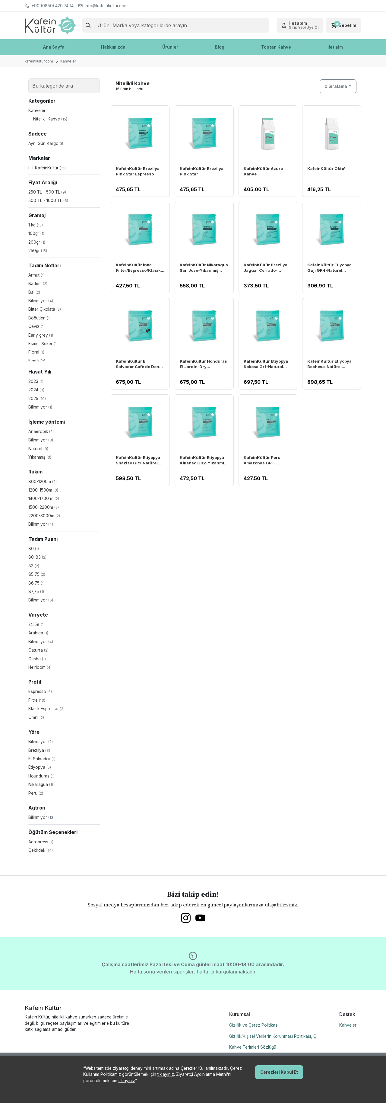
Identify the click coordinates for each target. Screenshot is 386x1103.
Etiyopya (39, 767)
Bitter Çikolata (44, 309)
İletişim (335, 47)
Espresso (40, 691)
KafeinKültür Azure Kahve (263, 171)
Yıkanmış (39, 457)
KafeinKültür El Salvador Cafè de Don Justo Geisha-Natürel (138, 364)
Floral (36, 352)
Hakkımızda (113, 47)
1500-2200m (43, 507)
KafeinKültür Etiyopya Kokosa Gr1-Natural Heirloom (266, 364)
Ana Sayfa (54, 47)
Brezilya (39, 750)
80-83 (37, 557)
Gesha (37, 658)
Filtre (36, 700)
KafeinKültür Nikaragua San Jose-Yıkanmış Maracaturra (204, 268)
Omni (36, 717)
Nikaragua (40, 784)
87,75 (36, 591)
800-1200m (42, 481)
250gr (37, 250)
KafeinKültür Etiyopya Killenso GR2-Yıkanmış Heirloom (203, 460)
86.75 (36, 583)
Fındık (36, 360)
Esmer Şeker (43, 343)
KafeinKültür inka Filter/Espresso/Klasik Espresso (138, 268)
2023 (35, 381)
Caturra (38, 650)
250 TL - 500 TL (47, 192)
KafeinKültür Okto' (326, 168)
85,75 (36, 574)
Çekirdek (40, 850)
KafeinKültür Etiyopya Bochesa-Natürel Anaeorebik (329, 364)
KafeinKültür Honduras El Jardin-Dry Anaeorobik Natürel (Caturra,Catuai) (203, 364)
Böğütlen (39, 318)
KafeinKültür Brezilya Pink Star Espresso (138, 171)
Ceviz (36, 326)
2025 (37, 398)
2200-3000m (44, 515)
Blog (219, 47)
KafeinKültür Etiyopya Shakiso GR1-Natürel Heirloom (138, 460)
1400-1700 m (43, 498)
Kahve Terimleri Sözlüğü (252, 1047)
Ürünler (170, 47)
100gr (36, 233)
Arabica (38, 632)
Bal (34, 292)
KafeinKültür (50, 167)
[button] (300, 25)
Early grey (40, 335)
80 (33, 548)
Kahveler (347, 1025)
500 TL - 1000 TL (48, 200)
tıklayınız (165, 1074)
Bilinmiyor (40, 300)
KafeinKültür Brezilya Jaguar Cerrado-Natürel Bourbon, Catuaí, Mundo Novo (265, 268)
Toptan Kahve (276, 47)
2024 (36, 389)
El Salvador (41, 758)
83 (33, 565)
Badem (37, 283)
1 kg (35, 225)
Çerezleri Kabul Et (279, 1072)
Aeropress (40, 841)
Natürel (38, 448)
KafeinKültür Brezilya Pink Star (201, 171)
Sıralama (337, 86)
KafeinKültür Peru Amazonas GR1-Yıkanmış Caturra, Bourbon (262, 460)
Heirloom (40, 667)
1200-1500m (43, 490)
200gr (36, 242)
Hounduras (41, 776)
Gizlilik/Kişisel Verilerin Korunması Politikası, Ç (272, 1036)
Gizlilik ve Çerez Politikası (253, 1025)
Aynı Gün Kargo (46, 143)
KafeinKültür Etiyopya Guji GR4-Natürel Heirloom (329, 268)
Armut (36, 275)
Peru (35, 793)
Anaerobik (41, 431)
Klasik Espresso (46, 708)
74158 (36, 624)
